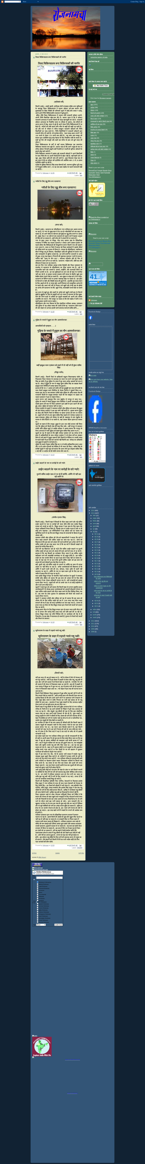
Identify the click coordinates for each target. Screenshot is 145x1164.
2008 (93, 632)
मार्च (94, 612)
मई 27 (96, 542)
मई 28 (96, 539)
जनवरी (95, 617)
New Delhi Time (102, 85)
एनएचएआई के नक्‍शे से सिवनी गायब (100, 121)
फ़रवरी (95, 615)
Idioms (40, 892)
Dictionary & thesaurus (45, 882)
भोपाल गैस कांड (95, 141)
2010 (93, 626)
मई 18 (96, 558)
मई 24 (96, 545)
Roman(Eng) (93, 170)
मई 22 (96, 550)
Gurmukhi (92, 172)
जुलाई (94, 526)
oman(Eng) (93, 241)
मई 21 (96, 553)
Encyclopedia (42, 894)
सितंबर (95, 521)
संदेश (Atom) (42, 857)
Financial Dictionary (44, 888)
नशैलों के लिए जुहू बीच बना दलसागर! (48, 181)
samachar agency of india (99, 57)
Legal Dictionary (43, 886)
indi (98, 245)
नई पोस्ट (34, 853)
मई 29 (96, 537)
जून (94, 529)
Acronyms (41, 890)
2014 (93, 510)
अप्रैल (95, 609)
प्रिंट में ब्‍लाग (94, 119)
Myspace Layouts (105, 98)
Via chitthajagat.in (94, 177)
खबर (81, 175)
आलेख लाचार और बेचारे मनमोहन (99, 149)
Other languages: (42, 902)
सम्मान (92, 155)
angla (105, 241)
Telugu (97, 172)
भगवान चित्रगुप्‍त (95, 157)
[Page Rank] (94, 205)
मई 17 (96, 561)
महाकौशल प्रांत (95, 144)
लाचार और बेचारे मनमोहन (97, 116)
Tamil (102, 172)
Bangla (105, 170)
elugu (97, 243)
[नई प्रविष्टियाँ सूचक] (96, 265)
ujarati (99, 241)
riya (109, 241)
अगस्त (95, 523)
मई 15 (96, 563)
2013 (93, 513)
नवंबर (94, 515)
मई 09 (96, 574)
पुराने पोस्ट (81, 853)
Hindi (98, 175)
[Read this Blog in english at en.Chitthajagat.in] (101, 219)
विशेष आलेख (94, 127)
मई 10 (96, 571)
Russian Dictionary (44, 922)
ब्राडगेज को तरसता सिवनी (98, 130)
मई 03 (96, 603)
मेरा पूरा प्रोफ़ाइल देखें (96, 303)
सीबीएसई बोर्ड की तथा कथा (98, 146)
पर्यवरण (92, 110)
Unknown (94, 300)
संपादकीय (79, 848)
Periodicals (42, 898)
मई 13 (96, 566)
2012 (93, 621)
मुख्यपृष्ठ (57, 853)
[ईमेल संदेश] (80, 173)
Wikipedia (41, 896)
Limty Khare (92, 314)
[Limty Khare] (90, 319)
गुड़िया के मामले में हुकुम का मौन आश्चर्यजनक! (51, 320)
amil (102, 243)
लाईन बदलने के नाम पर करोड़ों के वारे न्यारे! (50, 463)
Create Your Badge (94, 321)
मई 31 (96, 534)
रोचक (92, 160)
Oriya (109, 170)
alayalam (92, 245)
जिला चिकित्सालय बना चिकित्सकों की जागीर (50, 57)
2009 (93, 629)
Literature (41, 900)
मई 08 (96, 601)
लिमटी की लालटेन (95, 113)
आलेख (92, 107)
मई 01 (96, 606)
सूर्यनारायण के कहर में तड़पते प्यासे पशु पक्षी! (50, 630)
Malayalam (92, 175)
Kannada (107, 172)
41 (93, 276)
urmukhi (92, 243)
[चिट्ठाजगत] (92, 234)
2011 (93, 623)
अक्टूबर (95, 518)
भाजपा (92, 135)
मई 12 (96, 569)
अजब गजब (93, 138)
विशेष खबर (93, 132)
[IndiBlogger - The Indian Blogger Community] (97, 196)
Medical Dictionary (44, 884)
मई (94, 532)
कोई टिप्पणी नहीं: (73, 173)
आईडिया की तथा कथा (96, 124)
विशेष (92, 152)
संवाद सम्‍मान (94, 163)
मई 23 (96, 547)
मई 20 (96, 555)
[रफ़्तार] (34, 1036)
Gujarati (99, 170)
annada (107, 243)
